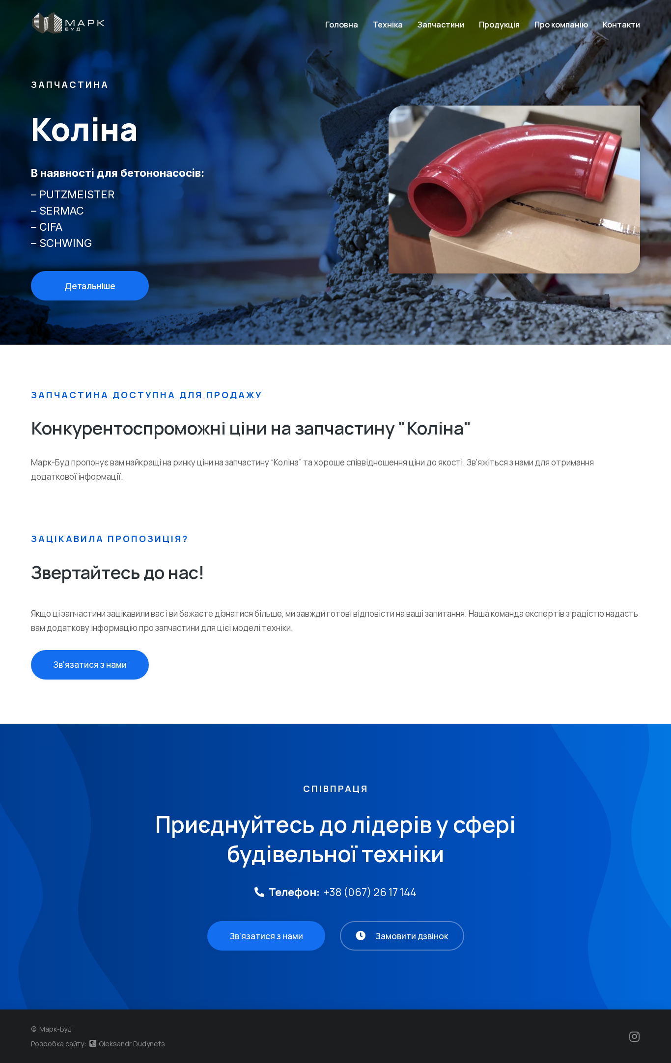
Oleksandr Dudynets (131, 1043)
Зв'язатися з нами (90, 664)
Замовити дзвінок (411, 936)
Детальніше (89, 286)
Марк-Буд (55, 1029)
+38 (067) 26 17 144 (370, 892)
